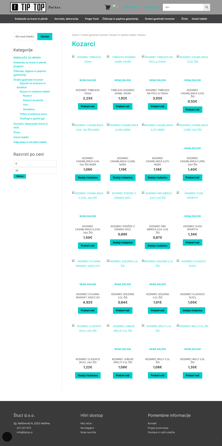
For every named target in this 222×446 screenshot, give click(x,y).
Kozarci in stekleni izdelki (35, 91)
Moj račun (86, 423)
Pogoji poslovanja (158, 427)
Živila (16, 132)
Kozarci (27, 95)
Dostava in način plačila (161, 432)
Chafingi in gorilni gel (32, 118)
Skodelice (29, 109)
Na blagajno (87, 427)
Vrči (25, 104)
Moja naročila (88, 432)
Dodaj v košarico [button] (88, 177)
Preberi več (88, 106)
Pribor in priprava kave (33, 114)
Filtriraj (19, 176)
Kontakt (152, 423)
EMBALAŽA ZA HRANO (27, 57)
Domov (75, 35)
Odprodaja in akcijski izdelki (30, 142)
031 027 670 (131, 7)
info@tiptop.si (152, 7)
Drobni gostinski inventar (28, 79)
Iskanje (45, 36)
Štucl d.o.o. (54, 7)
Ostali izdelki (21, 137)
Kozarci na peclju (33, 100)
